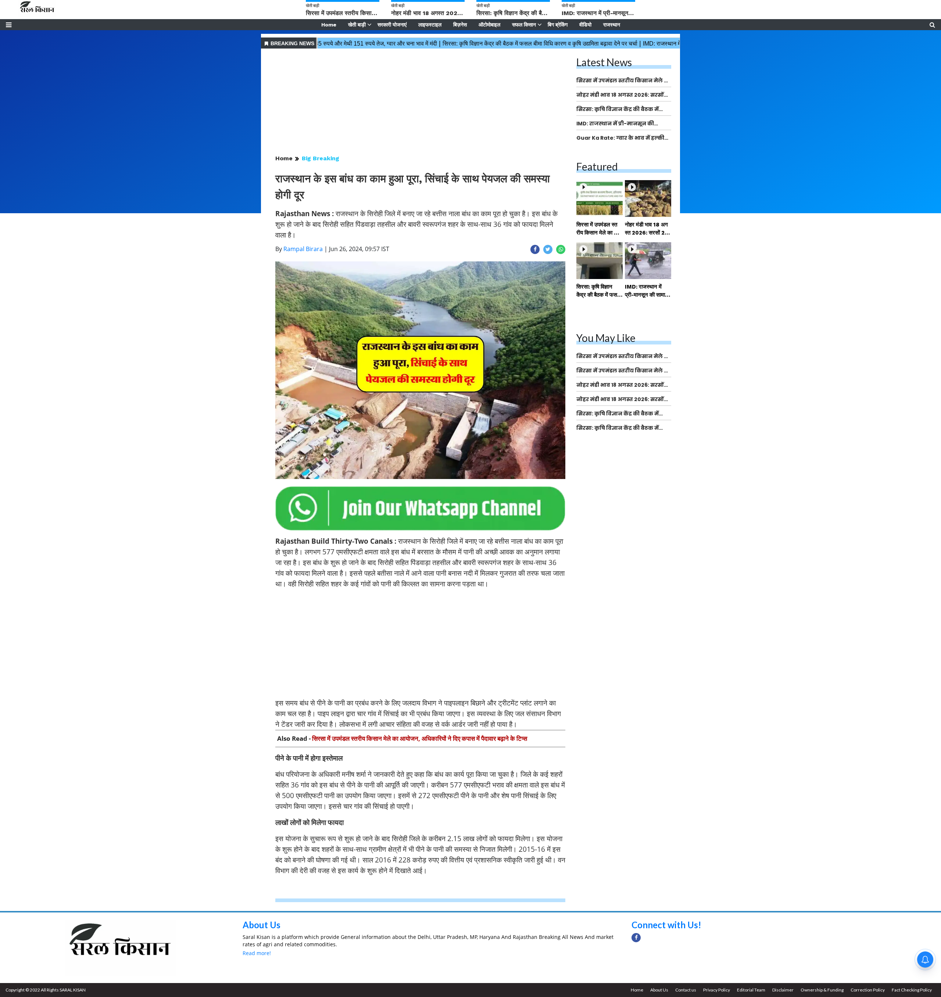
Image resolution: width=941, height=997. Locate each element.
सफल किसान (524, 25)
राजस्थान (611, 25)
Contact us (685, 990)
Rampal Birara (303, 249)
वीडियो (585, 25)
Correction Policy (868, 990)
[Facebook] (636, 937)
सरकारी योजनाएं (392, 25)
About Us (261, 924)
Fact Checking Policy (912, 990)
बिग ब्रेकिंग (558, 25)
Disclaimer (783, 990)
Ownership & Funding (822, 990)
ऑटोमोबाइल (489, 25)
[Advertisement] (420, 102)
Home (328, 25)
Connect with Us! (666, 924)
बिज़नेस (460, 25)
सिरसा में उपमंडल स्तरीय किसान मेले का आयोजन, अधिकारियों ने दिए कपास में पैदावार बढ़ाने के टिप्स (419, 738)
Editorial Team (751, 990)
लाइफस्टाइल (429, 25)
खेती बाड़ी (357, 25)
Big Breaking (320, 158)
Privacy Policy (716, 990)
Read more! (257, 953)
